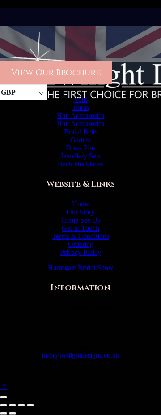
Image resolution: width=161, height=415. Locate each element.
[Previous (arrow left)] (3, 413)
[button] (3, 386)
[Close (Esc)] (30, 405)
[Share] (21, 405)
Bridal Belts (80, 131)
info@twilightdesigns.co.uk (80, 355)
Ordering (80, 244)
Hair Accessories (80, 115)
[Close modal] (3, 397)
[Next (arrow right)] (12, 413)
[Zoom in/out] (3, 405)
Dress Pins (81, 148)
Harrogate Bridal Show (81, 267)
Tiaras (80, 107)
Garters (80, 140)
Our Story (81, 212)
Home (80, 204)
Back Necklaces (80, 164)
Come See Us (80, 220)
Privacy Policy (80, 252)
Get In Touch (80, 228)
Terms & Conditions (80, 236)
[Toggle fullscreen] (12, 405)
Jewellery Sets (80, 156)
